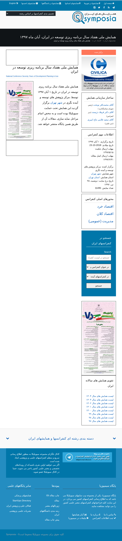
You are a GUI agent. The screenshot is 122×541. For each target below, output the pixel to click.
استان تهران (94, 177)
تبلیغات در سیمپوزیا (77, 518)
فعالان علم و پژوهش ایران (18, 506)
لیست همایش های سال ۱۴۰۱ (99, 406)
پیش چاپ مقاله (52, 519)
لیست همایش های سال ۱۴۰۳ (99, 399)
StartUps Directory (22, 500)
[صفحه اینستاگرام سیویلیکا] (94, 7)
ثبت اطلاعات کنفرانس (102, 518)
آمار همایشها (78, 514)
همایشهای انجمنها (28, 3)
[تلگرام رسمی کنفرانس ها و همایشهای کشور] (113, 7)
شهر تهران (96, 173)
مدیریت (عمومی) (100, 221)
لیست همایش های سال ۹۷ (101, 421)
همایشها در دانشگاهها (50, 3)
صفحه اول (108, 3)
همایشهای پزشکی (22, 495)
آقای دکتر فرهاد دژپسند (102, 112)
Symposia (11, 534)
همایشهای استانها (72, 3)
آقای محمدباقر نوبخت (103, 105)
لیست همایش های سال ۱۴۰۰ (99, 410)
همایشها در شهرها (91, 3)
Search (107, 252)
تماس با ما (109, 514)
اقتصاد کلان (105, 214)
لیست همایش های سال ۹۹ (101, 414)
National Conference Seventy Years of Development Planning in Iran (32, 76)
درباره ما (95, 514)
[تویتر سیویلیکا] (99, 7)
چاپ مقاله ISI (52, 495)
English (12, 3)
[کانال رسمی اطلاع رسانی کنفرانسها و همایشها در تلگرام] (87, 457)
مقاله (56, 500)
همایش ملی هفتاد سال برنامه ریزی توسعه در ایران (72, 41)
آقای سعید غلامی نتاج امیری (100, 119)
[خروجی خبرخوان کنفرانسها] (108, 7)
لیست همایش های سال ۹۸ (101, 417)
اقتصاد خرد (97, 41)
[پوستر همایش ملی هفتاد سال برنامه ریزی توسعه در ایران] (98, 338)
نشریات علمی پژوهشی (20, 511)
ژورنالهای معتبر (52, 506)
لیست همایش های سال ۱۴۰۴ (99, 396)
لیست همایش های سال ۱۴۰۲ (99, 403)
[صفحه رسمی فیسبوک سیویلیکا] (104, 7)
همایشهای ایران (109, 41)
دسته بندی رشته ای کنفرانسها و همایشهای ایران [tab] (61, 438)
